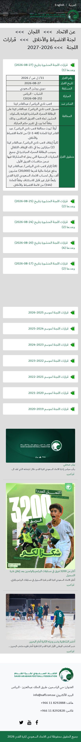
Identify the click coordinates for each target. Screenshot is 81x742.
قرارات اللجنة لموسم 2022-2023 (48, 360)
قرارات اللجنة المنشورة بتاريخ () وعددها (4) (45, 245)
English (59, 4)
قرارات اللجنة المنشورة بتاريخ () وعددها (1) (45, 67)
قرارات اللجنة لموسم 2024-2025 (48, 328)
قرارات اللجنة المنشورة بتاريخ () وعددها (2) (45, 203)
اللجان (34, 31)
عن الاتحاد (65, 31)
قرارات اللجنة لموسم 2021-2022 (48, 376)
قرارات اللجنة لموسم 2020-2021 (48, 392)
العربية (72, 4)
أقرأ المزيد (70, 474)
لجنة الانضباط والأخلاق (54, 39)
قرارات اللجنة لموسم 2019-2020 (48, 408)
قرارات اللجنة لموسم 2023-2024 (48, 344)
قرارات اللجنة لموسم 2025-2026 (48, 312)
